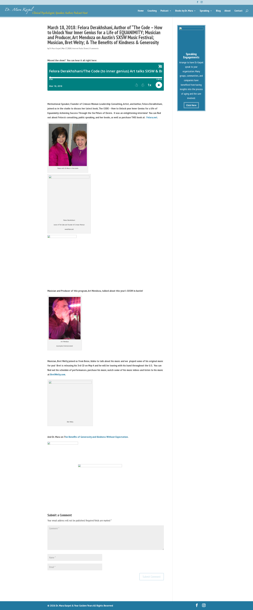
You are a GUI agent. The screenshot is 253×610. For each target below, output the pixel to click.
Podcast (164, 11)
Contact (238, 11)
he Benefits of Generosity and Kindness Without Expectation (96, 436)
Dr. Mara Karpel (55, 48)
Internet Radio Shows (80, 48)
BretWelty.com (57, 374)
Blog (218, 11)
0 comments (94, 48)
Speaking (204, 11)
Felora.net (151, 117)
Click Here (191, 105)
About (227, 11)
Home (141, 11)
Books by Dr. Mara (184, 11)
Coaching (152, 11)
